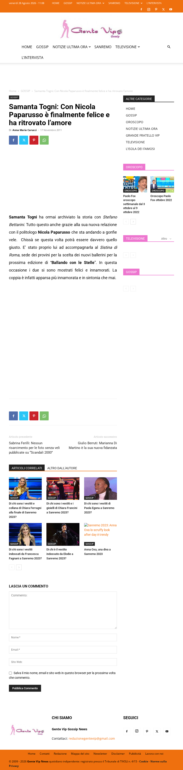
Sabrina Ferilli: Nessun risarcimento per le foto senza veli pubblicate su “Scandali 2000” (34, 448)
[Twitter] (163, 9)
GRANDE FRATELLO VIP (143, 135)
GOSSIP (68, 3)
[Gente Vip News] (91, 27)
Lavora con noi (154, 753)
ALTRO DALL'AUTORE (62, 468)
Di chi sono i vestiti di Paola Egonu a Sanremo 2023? (99, 508)
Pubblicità (135, 753)
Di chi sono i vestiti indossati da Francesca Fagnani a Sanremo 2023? (25, 554)
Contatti (45, 753)
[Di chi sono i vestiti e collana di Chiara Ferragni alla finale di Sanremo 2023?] (25, 488)
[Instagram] (148, 9)
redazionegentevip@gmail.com (92, 738)
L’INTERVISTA (154, 3)
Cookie (143, 761)
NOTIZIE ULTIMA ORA (89, 3)
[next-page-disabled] (133, 255)
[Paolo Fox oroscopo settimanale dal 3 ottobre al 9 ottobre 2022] (135, 184)
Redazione (60, 753)
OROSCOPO (134, 122)
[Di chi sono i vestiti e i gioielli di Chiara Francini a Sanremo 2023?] (62, 488)
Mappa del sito (80, 753)
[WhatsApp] (44, 140)
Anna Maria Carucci (24, 130)
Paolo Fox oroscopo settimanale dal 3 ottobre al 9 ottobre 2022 (134, 204)
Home (13, 91)
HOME (55, 3)
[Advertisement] (91, 78)
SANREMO (114, 3)
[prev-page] (12, 567)
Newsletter (100, 753)
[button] (168, 47)
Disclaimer (118, 753)
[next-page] (19, 567)
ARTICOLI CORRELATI (27, 468)
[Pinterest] (156, 9)
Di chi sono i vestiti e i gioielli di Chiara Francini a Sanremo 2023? (61, 508)
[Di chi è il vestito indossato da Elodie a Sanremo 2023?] (62, 534)
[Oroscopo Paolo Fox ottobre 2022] (162, 184)
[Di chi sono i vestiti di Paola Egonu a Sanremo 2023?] (100, 488)
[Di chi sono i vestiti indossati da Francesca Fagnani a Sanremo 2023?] (25, 534)
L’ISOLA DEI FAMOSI (140, 149)
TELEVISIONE (132, 3)
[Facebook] (141, 9)
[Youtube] (170, 9)
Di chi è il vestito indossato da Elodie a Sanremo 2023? (59, 554)
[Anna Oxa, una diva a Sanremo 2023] (100, 534)
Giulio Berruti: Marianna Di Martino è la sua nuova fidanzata (93, 445)
